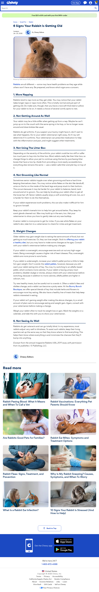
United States (51, 571)
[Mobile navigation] (2, 3)
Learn (65, 582)
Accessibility (57, 576)
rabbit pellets (50, 264)
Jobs (58, 582)
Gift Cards (48, 584)
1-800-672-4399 (49, 564)
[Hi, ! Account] (92, 3)
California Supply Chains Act (40, 579)
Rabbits (16, 84)
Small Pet (23, 22)
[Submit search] (96, 8)
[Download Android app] (63, 549)
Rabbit (31, 22)
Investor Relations (46, 582)
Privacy (47, 576)
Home (15, 22)
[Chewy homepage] (12, 3)
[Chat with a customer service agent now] (85, 3)
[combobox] (49, 8)
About (34, 582)
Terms (38, 576)
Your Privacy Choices (51, 588)
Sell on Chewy (60, 584)
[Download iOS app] (63, 541)
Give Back (37, 584)
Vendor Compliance (62, 579)
